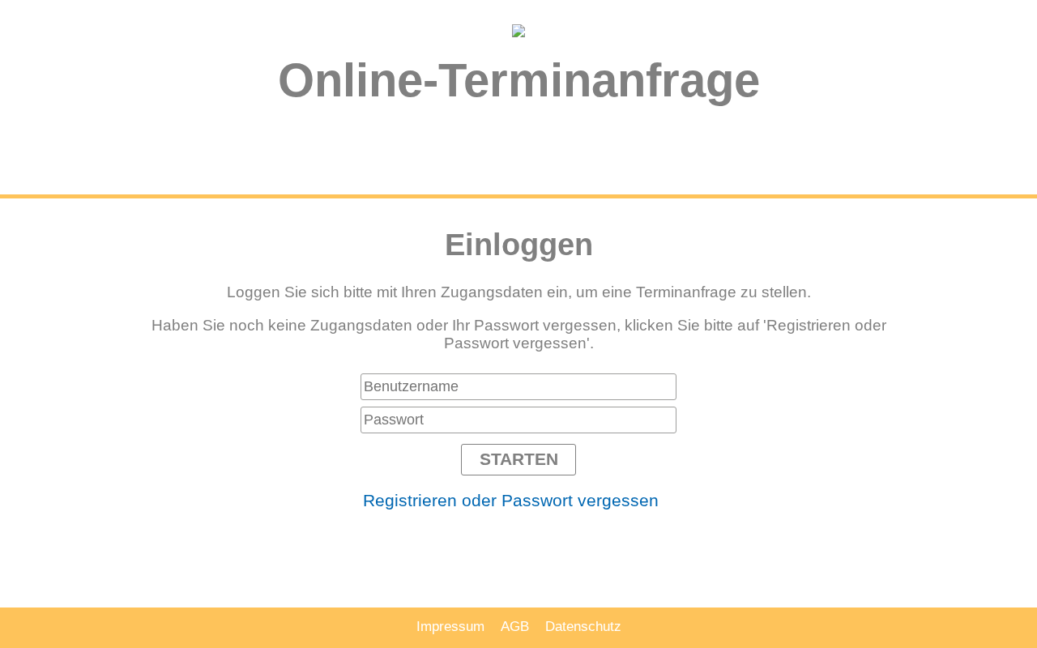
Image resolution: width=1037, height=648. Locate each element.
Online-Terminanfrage (519, 80)
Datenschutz (583, 626)
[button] (518, 459)
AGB (515, 626)
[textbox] (518, 386)
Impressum (450, 626)
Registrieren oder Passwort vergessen (511, 500)
